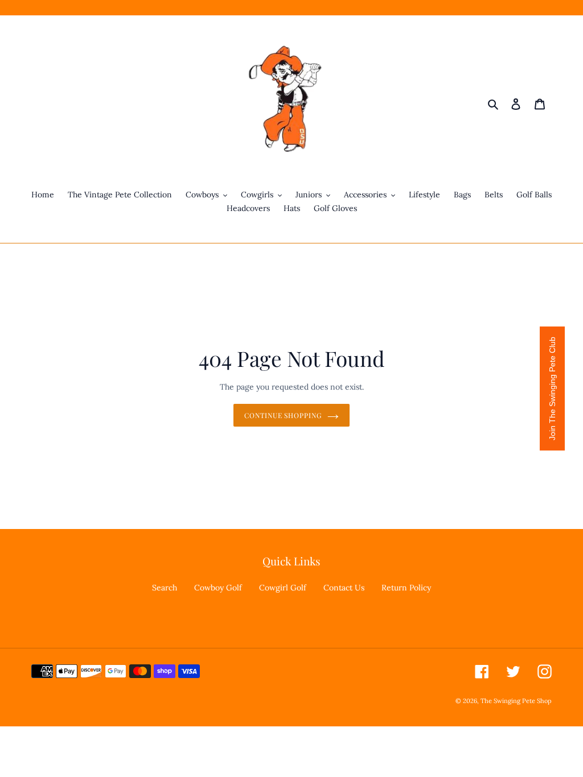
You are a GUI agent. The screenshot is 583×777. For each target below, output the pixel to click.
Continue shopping (283, 415)
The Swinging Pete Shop (516, 701)
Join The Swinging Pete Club (552, 388)
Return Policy (406, 587)
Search (164, 587)
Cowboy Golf (218, 587)
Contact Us (343, 587)
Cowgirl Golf (282, 587)
